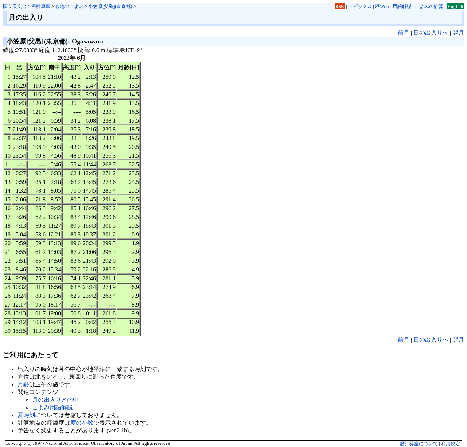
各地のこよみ (69, 6)
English (455, 6)
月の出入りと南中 (55, 400)
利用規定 (450, 443)
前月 (403, 33)
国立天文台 (15, 6)
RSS (339, 6)
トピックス (360, 6)
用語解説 (402, 6)
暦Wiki (382, 6)
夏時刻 (26, 415)
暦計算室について (419, 443)
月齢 (23, 384)
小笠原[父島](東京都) (110, 6)
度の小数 (81, 423)
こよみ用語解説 (52, 407)
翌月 (458, 33)
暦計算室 (40, 6)
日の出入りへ (430, 33)
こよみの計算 (429, 6)
